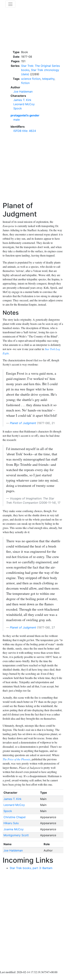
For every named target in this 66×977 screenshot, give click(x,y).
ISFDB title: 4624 (24, 131)
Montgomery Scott (16, 835)
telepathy (48, 78)
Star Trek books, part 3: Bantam (31, 868)
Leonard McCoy (24, 104)
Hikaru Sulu (11, 823)
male (16, 119)
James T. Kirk (22, 100)
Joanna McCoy (14, 829)
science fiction (30, 78)
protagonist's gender (25, 115)
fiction (25, 83)
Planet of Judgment (23, 423)
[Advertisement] (33, 168)
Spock (17, 108)
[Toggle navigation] (10, 4)
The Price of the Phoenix (16, 759)
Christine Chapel (15, 817)
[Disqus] (33, 921)
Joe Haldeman (23, 91)
